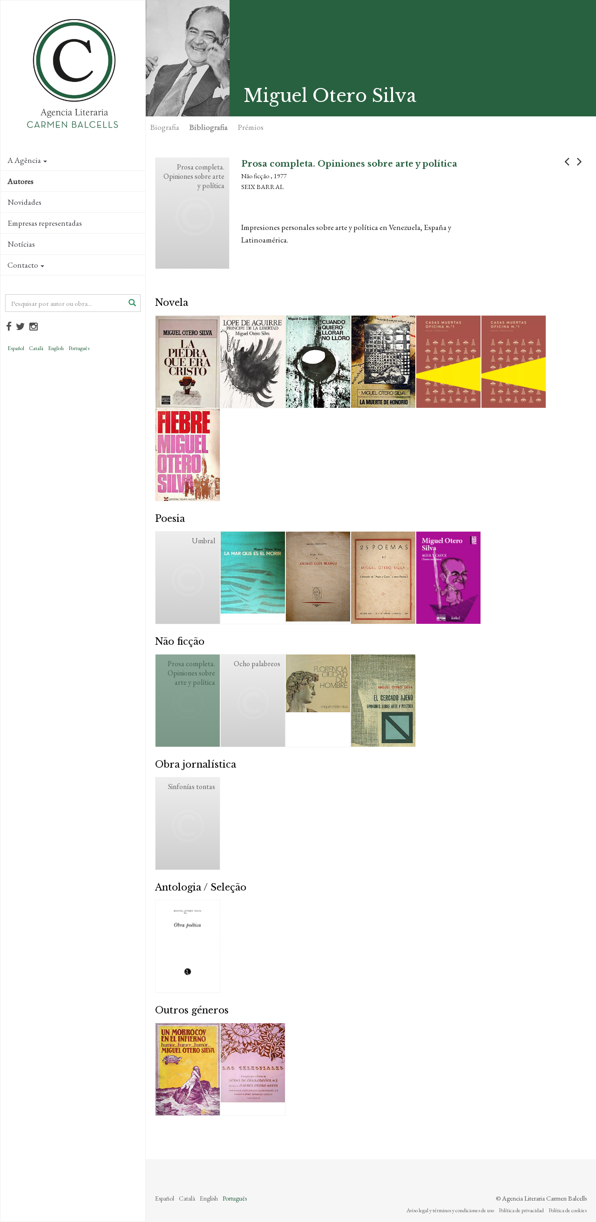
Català (36, 348)
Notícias (21, 244)
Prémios (251, 127)
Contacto (22, 265)
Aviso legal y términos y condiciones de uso (450, 1210)
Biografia (164, 127)
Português (78, 348)
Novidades (24, 202)
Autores (20, 181)
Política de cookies (568, 1210)
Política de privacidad (521, 1210)
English (56, 348)
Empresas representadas (44, 223)
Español (15, 348)
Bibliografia (209, 127)
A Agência (24, 160)
